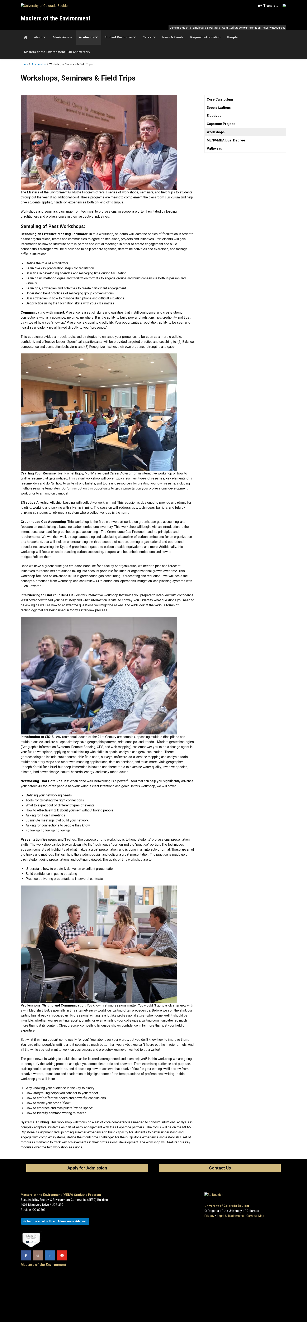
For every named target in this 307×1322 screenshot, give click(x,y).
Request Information (205, 37)
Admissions (60, 37)
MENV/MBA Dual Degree (226, 140)
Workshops (216, 132)
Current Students (180, 27)
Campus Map (255, 1216)
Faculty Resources (274, 27)
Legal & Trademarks (230, 1216)
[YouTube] (62, 1255)
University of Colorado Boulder (226, 1206)
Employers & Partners (206, 27)
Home (24, 64)
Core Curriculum (220, 99)
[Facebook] (26, 1255)
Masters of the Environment (55, 18)
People (232, 37)
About (38, 37)
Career (148, 37)
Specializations (219, 108)
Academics (87, 37)
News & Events (173, 37)
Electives (214, 116)
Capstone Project (221, 124)
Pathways (214, 148)
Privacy (209, 1216)
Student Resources (119, 37)
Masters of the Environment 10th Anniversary (57, 52)
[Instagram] (38, 1255)
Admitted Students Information (241, 27)
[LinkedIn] (50, 1255)
